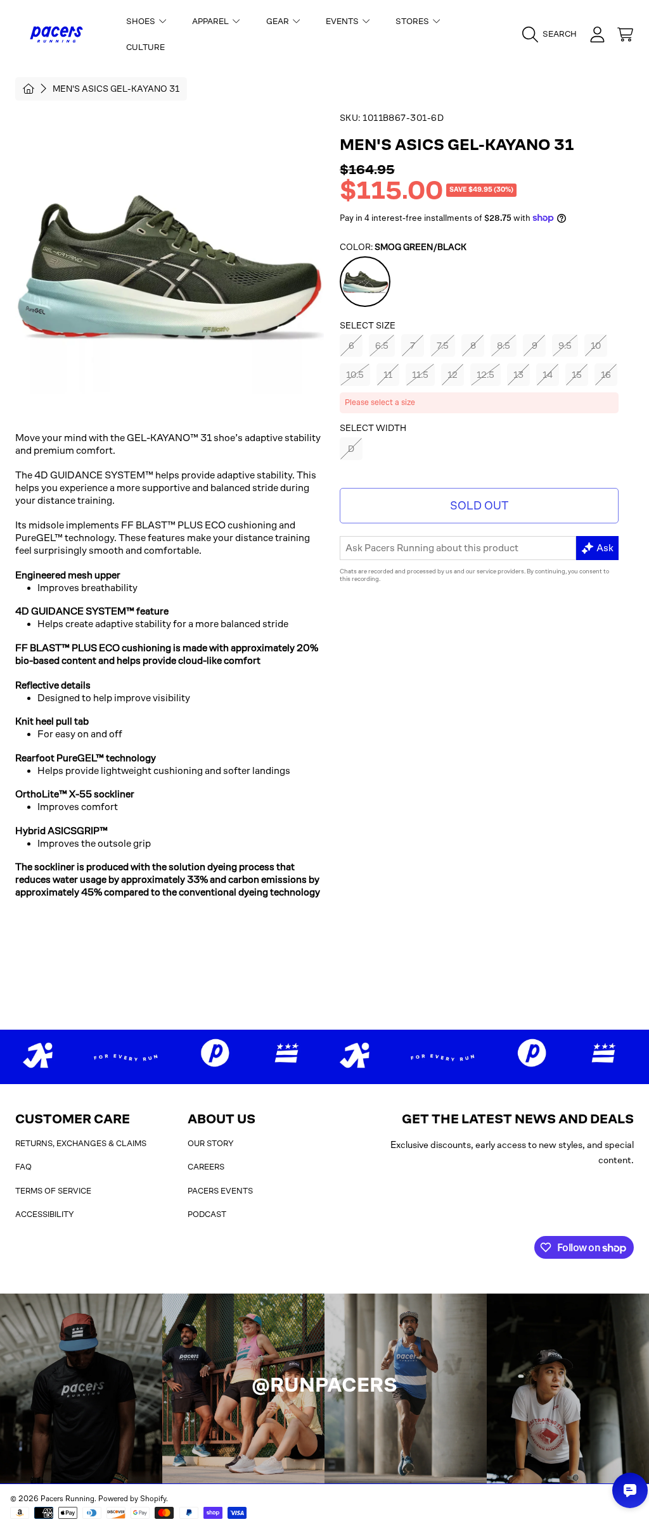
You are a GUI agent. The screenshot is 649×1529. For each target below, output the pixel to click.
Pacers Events (220, 1190)
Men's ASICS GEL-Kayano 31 (116, 89)
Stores (413, 21)
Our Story (211, 1143)
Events (343, 21)
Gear (278, 21)
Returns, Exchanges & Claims (80, 1143)
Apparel (211, 21)
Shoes (141, 21)
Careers (206, 1166)
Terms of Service (53, 1190)
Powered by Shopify (132, 1498)
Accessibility (44, 1214)
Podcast (207, 1214)
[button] (552, 34)
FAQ (23, 1166)
